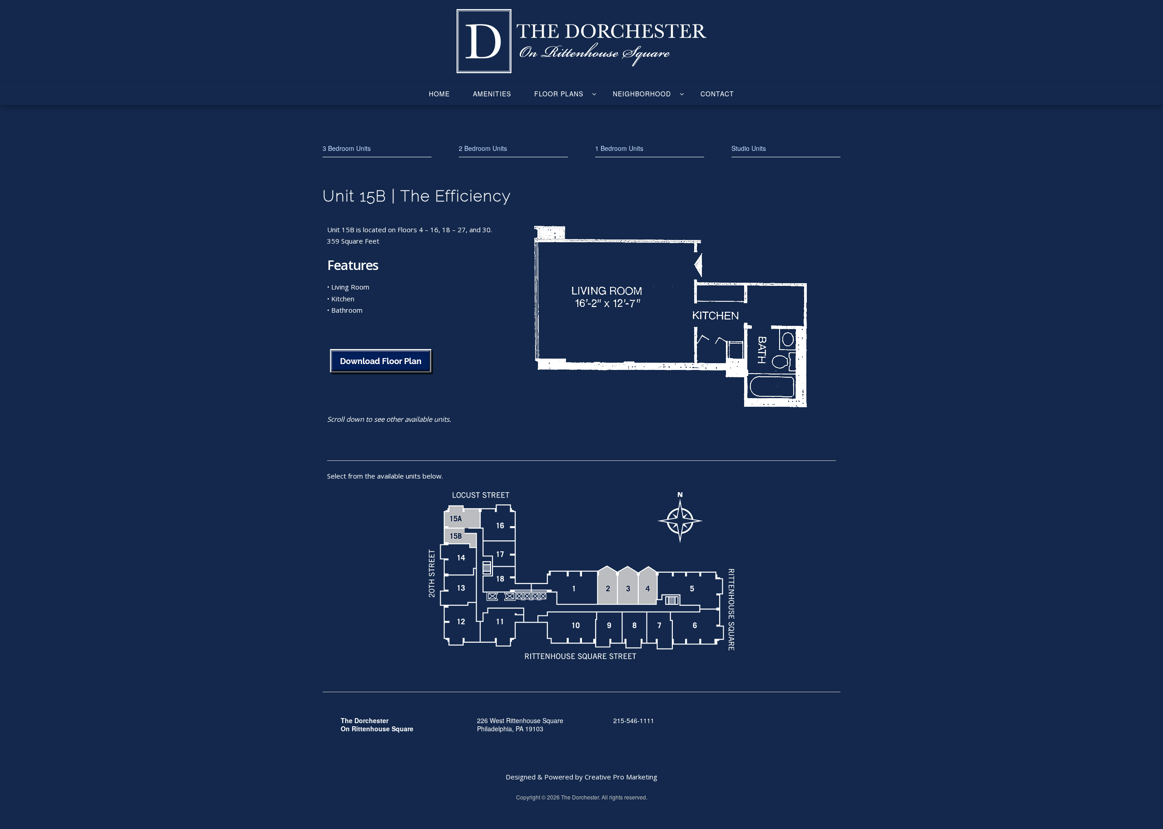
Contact (717, 93)
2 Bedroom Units (483, 148)
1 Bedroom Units (619, 148)
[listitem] (461, 517)
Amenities (492, 93)
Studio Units (748, 148)
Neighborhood (642, 93)
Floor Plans (558, 93)
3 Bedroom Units (347, 148)
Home (439, 93)
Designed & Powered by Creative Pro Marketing (581, 776)
